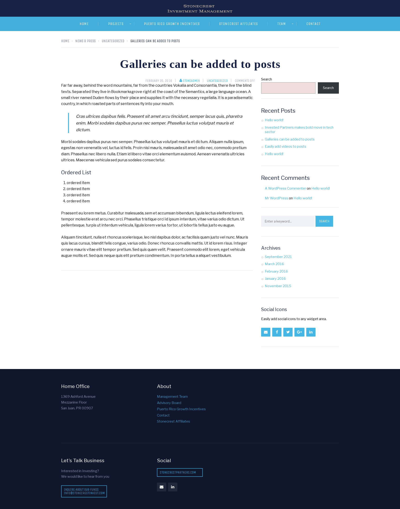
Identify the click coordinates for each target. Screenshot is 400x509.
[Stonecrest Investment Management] (200, 8)
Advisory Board (169, 403)
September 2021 (278, 257)
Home (84, 24)
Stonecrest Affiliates (238, 24)
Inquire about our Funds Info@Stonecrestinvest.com (84, 491)
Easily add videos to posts (285, 146)
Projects (116, 24)
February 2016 (276, 271)
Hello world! (274, 120)
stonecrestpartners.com (178, 472)
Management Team (172, 396)
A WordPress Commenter (285, 188)
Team (281, 24)
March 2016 (274, 264)
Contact (313, 24)
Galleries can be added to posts (290, 139)
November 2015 (278, 286)
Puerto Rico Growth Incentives (172, 24)
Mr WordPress (276, 198)
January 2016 (275, 279)
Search (266, 79)
